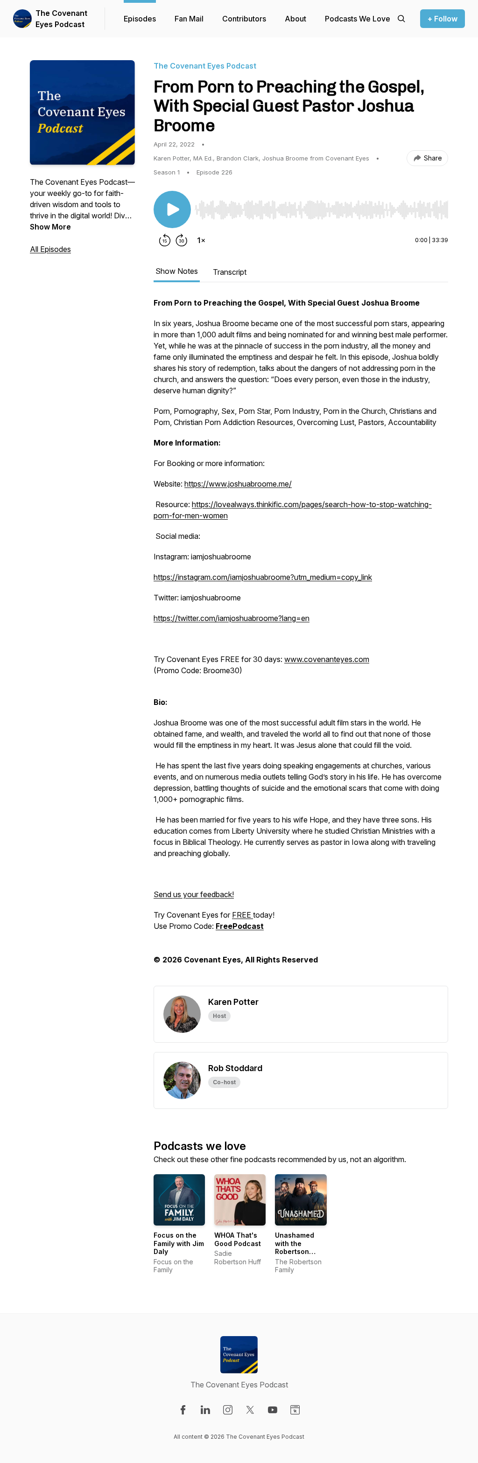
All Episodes (50, 249)
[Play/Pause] (172, 209)
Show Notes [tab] (176, 271)
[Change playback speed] (201, 240)
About (295, 18)
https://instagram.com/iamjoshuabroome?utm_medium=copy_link (263, 577)
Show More (50, 226)
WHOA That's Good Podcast (237, 1239)
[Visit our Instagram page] (227, 1409)
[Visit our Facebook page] (183, 1409)
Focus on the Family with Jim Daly (179, 1243)
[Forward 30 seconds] (181, 240)
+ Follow (442, 18)
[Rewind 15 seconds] (164, 240)
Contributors (244, 18)
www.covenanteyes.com (326, 659)
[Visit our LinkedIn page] (205, 1409)
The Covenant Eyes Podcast (61, 18)
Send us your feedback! (194, 894)
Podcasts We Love (357, 18)
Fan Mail (189, 18)
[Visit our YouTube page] (272, 1409)
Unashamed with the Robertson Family (294, 1247)
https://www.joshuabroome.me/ (238, 483)
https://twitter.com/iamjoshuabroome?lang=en (231, 618)
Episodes (140, 18)
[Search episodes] (401, 18)
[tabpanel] (301, 641)
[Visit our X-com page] (250, 1409)
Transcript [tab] (229, 272)
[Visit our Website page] (295, 1409)
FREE (242, 915)
